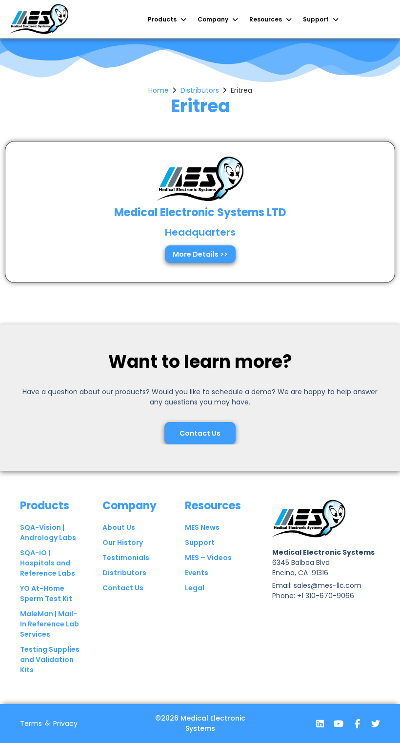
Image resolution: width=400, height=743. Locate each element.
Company (129, 505)
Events (196, 573)
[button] (168, 19)
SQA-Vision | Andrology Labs (48, 532)
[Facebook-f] (357, 723)
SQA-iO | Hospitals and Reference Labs (47, 563)
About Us (118, 527)
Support (200, 542)
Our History (122, 542)
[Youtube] (338, 723)
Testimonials (125, 557)
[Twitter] (375, 723)
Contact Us (122, 588)
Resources (213, 505)
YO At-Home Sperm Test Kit (46, 593)
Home (158, 90)
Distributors (199, 90)
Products (44, 505)
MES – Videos (208, 557)
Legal (194, 588)
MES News (202, 527)
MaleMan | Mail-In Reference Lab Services (49, 624)
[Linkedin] (320, 723)
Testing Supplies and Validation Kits (50, 659)
